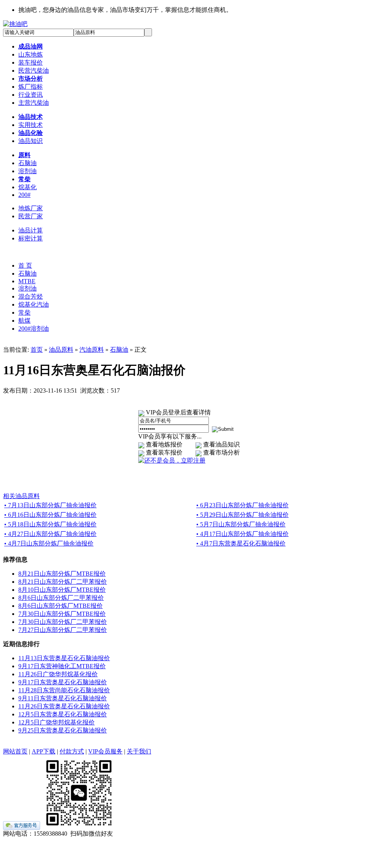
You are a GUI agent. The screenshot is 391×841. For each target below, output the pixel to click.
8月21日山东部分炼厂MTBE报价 (62, 573)
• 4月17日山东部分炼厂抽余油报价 (242, 534)
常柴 (24, 312)
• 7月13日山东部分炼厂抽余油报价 (50, 505)
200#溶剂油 (33, 328)
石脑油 (27, 163)
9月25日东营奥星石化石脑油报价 (62, 730)
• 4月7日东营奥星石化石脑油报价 (241, 543)
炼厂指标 (30, 86)
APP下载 (43, 751)
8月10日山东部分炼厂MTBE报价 (62, 589)
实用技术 (30, 125)
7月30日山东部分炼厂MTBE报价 (62, 613)
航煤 (24, 320)
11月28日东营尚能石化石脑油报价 (64, 690)
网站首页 (15, 751)
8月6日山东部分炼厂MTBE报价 (60, 605)
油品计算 (30, 230)
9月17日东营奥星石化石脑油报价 (62, 682)
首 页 (25, 265)
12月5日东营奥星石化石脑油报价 (62, 714)
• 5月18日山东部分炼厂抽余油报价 (50, 524)
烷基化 (27, 187)
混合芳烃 (30, 296)
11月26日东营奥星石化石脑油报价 (64, 706)
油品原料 (61, 349)
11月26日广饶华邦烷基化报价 (58, 674)
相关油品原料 (21, 496)
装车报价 (30, 62)
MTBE (27, 281)
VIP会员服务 (105, 751)
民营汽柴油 (33, 70)
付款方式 (72, 751)
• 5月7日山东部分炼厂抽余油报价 (241, 524)
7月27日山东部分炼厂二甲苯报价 (62, 630)
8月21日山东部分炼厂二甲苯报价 (62, 581)
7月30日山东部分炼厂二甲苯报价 (62, 622)
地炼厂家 (30, 208)
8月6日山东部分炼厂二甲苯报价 (61, 597)
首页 (37, 349)
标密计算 (30, 238)
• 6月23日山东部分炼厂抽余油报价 (242, 505)
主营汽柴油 (33, 102)
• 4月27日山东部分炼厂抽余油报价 (50, 534)
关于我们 (139, 751)
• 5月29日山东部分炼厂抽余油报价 (242, 514)
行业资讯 (30, 94)
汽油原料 (91, 349)
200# (24, 195)
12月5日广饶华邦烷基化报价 (56, 722)
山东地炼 (30, 54)
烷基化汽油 (33, 304)
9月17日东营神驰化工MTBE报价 (62, 666)
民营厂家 (30, 216)
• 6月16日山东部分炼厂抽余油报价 (50, 514)
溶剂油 (27, 171)
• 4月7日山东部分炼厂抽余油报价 (49, 543)
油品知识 (30, 141)
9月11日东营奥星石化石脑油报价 (62, 698)
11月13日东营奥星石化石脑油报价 (64, 658)
